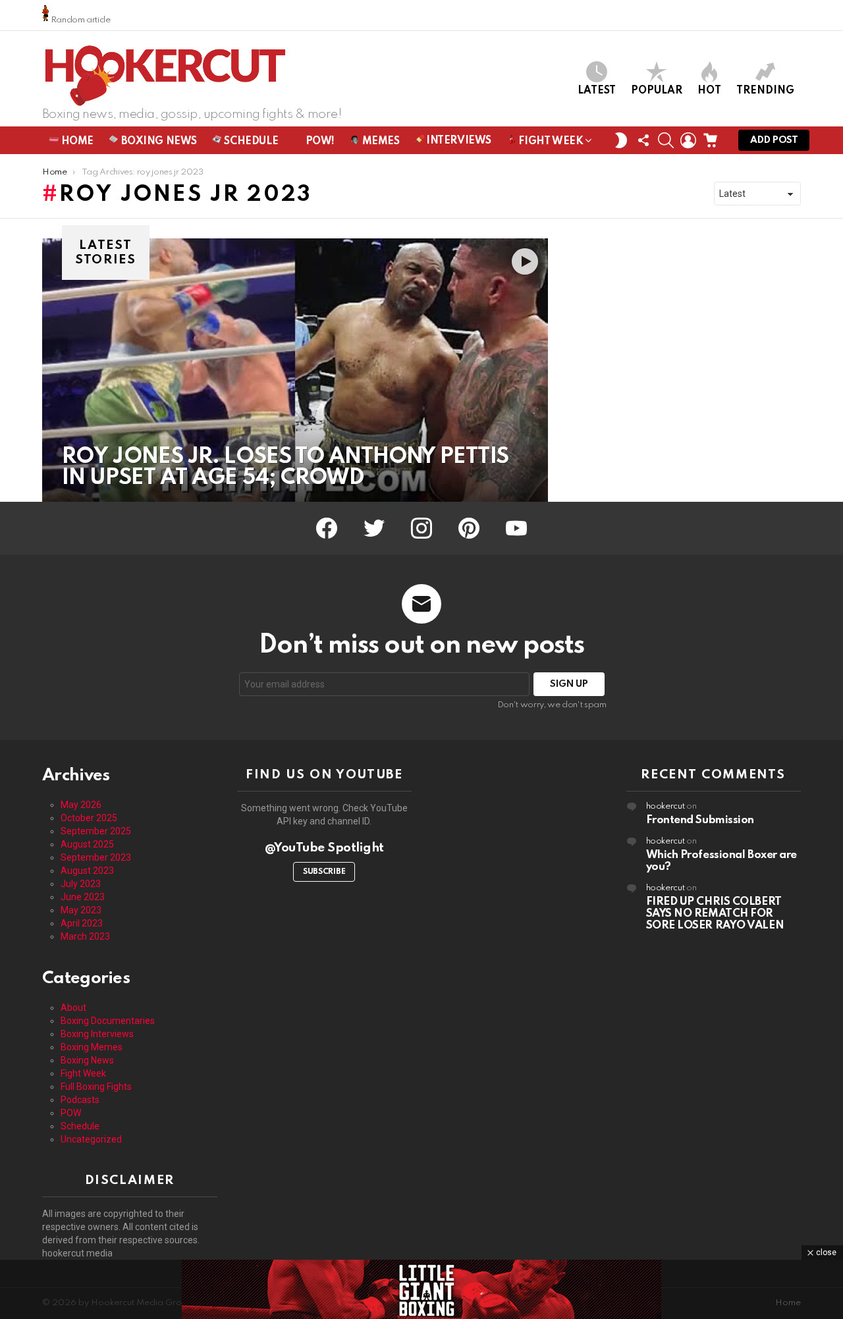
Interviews (457, 141)
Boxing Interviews (97, 1034)
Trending (765, 91)
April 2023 (82, 923)
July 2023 (81, 883)
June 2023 (83, 897)
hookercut (665, 806)
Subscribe (324, 872)
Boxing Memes (91, 1047)
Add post (774, 140)
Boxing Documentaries (108, 1020)
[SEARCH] (666, 140)
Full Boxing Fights (96, 1086)
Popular (656, 91)
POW (71, 1113)
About (73, 1007)
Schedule (250, 141)
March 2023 (85, 936)
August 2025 (87, 844)
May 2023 (81, 910)
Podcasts (80, 1099)
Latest (597, 91)
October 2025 (89, 818)
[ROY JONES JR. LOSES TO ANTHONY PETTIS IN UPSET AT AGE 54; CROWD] (295, 370)
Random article (80, 20)
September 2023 (96, 857)
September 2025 (96, 831)
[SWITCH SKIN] (621, 140)
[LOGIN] (688, 140)
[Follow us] (643, 140)
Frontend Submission (700, 820)
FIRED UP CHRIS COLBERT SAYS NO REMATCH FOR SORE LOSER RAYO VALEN (715, 913)
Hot (709, 91)
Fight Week (549, 141)
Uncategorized (91, 1139)
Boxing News (158, 141)
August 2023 (87, 870)
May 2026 (81, 804)
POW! (319, 141)
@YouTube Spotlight (324, 848)
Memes (379, 141)
